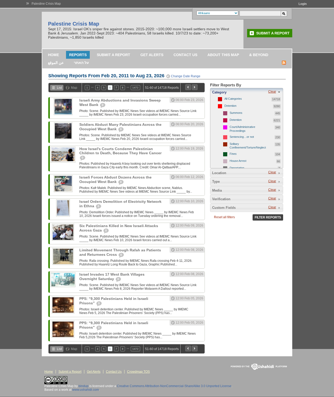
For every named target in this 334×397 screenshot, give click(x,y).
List (59, 88)
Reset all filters (224, 217)
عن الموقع (56, 63)
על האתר (81, 63)
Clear (272, 91)
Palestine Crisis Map (46, 3)
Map (74, 88)
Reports (78, 55)
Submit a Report (273, 33)
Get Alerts (151, 55)
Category (219, 92)
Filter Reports (268, 217)
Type (216, 181)
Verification (221, 199)
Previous (188, 87)
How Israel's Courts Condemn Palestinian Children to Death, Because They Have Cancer (120, 151)
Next (195, 87)
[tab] (246, 92)
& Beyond (258, 55)
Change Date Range (185, 76)
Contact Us (185, 55)
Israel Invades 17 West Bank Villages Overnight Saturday (112, 276)
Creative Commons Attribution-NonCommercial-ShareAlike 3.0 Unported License (174, 386)
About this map (223, 55)
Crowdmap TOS (138, 372)
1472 (135, 87)
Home (53, 55)
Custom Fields (224, 208)
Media (217, 190)
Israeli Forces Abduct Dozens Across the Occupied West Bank (115, 179)
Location (219, 173)
